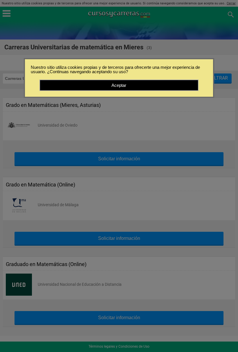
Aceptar (118, 85)
